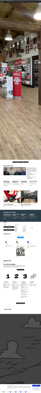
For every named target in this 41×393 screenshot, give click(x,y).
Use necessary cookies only (36, 389)
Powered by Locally (5, 261)
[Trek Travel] (12, 0)
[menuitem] (8, 2)
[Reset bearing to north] (36, 232)
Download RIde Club (22, 218)
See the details (31, 185)
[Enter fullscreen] (36, 225)
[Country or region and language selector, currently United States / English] (38, 0)
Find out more (22, 206)
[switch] (16, 391)
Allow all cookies (36, 385)
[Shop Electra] (4, 0)
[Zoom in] (36, 230)
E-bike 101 (4, 206)
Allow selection (36, 387)
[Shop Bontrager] (8, 0)
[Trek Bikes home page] (1, 0)
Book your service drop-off (6, 185)
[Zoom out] (36, 231)
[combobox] (38, 1)
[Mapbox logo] (28, 232)
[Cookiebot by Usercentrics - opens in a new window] (3, 391)
